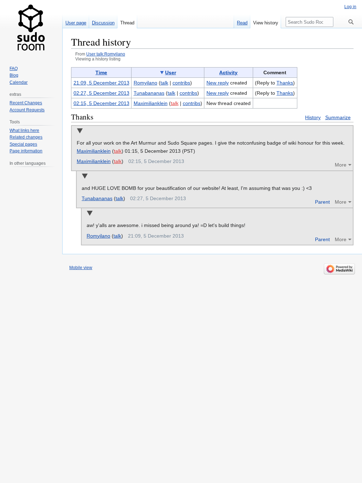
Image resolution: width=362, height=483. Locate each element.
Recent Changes (26, 102)
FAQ (14, 68)
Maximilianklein (94, 151)
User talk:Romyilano (105, 54)
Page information (26, 151)
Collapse (80, 131)
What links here (24, 130)
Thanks (284, 83)
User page (75, 22)
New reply (217, 83)
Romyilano (98, 236)
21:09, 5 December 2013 (101, 83)
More (340, 165)
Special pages (23, 144)
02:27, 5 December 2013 (101, 93)
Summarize (338, 117)
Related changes (26, 137)
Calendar (19, 82)
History (313, 117)
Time (101, 72)
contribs (181, 83)
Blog (14, 75)
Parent (322, 202)
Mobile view (80, 267)
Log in (350, 6)
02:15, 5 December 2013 (101, 103)
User (170, 72)
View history (265, 22)
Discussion (103, 22)
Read (242, 22)
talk (164, 83)
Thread (127, 22)
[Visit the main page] (31, 28)
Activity (228, 72)
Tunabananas (97, 198)
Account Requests (27, 109)
